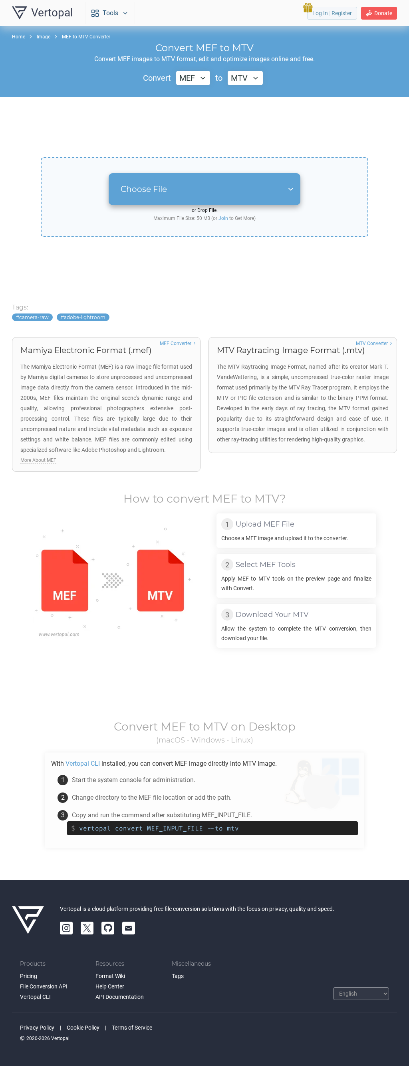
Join (223, 218)
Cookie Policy (83, 1027)
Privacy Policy (37, 1027)
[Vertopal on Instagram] (66, 928)
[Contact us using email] (128, 928)
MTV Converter (372, 343)
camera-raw (34, 317)
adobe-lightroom (84, 317)
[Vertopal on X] (87, 928)
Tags (178, 976)
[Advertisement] (204, 127)
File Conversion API (44, 986)
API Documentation (119, 997)
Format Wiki (110, 976)
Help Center (109, 986)
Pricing (28, 976)
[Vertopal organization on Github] (107, 928)
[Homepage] (28, 920)
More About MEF (38, 460)
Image (43, 37)
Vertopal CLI (35, 997)
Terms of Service (132, 1027)
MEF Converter (175, 343)
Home (18, 37)
